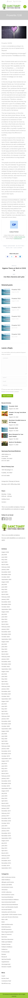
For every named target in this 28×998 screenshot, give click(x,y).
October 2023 (6, 636)
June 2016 (4, 825)
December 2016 (6, 818)
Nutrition (4, 937)
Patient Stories (6, 944)
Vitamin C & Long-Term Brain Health (17, 413)
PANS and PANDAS (7, 942)
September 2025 (6, 579)
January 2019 (5, 778)
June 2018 (4, 796)
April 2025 (4, 592)
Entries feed (5, 978)
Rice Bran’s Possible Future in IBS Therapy (17, 421)
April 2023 (4, 651)
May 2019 (4, 768)
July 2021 (4, 704)
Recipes (4, 954)
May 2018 (4, 798)
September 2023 (6, 639)
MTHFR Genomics (7, 929)
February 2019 (6, 776)
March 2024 (5, 624)
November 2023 (6, 634)
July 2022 (4, 674)
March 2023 (5, 654)
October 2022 (6, 666)
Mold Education (6, 927)
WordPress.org (6, 983)
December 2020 (6, 721)
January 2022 (5, 689)
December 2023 (6, 631)
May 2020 (4, 738)
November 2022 (6, 664)
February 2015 (6, 855)
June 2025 (4, 587)
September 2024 (6, 609)
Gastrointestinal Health (8, 902)
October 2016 (6, 823)
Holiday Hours (6, 499)
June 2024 (4, 617)
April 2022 (4, 681)
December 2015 (6, 833)
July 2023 (4, 644)
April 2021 (4, 711)
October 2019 (6, 756)
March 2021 (5, 714)
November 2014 (6, 863)
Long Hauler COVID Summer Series (12, 914)
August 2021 (5, 701)
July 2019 (4, 763)
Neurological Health (7, 932)
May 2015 (4, 848)
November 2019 (6, 753)
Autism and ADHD (7, 884)
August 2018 (5, 791)
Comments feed (6, 981)
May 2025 (4, 589)
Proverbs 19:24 (16, 298)
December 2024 (6, 602)
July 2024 (4, 614)
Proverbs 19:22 (16, 316)
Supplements (5, 961)
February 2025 (6, 597)
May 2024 (4, 619)
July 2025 (4, 584)
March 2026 (5, 564)
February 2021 (6, 716)
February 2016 (6, 828)
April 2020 (4, 741)
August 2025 (5, 582)
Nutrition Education (7, 939)
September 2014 (6, 868)
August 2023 (5, 641)
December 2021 (6, 691)
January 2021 (5, 718)
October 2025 (6, 577)
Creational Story (18, 238)
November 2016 (6, 820)
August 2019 (5, 761)
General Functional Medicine (10, 904)
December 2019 (6, 751)
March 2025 (5, 594)
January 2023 (5, 659)
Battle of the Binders (15, 442)
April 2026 (4, 562)
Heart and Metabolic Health (10, 907)
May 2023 (4, 649)
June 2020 (4, 736)
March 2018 (5, 803)
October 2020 (6, 726)
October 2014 (6, 865)
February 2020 (6, 746)
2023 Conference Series (8, 877)
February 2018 (6, 806)
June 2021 (4, 706)
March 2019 (5, 773)
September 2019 (6, 758)
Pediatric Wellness (7, 947)
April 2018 (4, 801)
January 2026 (5, 569)
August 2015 (5, 840)
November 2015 (6, 835)
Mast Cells (5, 919)
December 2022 (6, 661)
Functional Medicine (7, 897)
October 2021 (6, 696)
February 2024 (6, 626)
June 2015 (4, 845)
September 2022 (6, 669)
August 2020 (5, 731)
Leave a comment (18, 247)
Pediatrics (4, 949)
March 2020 (5, 743)
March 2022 (5, 684)
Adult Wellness (6, 879)
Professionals (5, 952)
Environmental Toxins (8, 894)
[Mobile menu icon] (24, 6)
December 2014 (6, 860)
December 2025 (6, 572)
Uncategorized (6, 964)
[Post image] (6, 292)
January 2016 (5, 830)
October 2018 (6, 786)
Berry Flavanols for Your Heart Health (16, 435)
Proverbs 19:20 (16, 334)
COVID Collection (7, 892)
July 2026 (4, 554)
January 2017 (5, 815)
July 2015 (4, 843)
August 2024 (5, 612)
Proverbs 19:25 (16, 289)
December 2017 (6, 811)
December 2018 (6, 781)
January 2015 (5, 858)
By (20, 245)
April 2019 (4, 771)
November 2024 (6, 604)
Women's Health (6, 966)
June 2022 (4, 676)
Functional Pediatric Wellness (10, 899)
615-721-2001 (5, 460)
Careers (4, 502)
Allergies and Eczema (8, 882)
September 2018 (6, 788)
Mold (3, 922)
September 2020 (6, 728)
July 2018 (4, 793)
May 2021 (4, 709)
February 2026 (6, 567)
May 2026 (4, 559)
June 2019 (4, 766)
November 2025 (6, 574)
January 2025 (5, 599)
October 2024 (6, 607)
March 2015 (5, 853)
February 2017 (6, 813)
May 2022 (4, 679)
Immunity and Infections (9, 912)
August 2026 (5, 552)
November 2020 (6, 723)
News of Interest (7, 934)
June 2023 (4, 646)
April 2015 (4, 850)
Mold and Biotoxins (7, 924)
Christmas (5, 889)
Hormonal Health (7, 909)
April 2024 (4, 621)
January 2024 (5, 629)
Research (4, 957)
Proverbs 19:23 (16, 307)
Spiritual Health (11, 245)
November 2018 (6, 783)
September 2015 (6, 838)
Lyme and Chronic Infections (10, 917)
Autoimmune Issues (7, 887)
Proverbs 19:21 (16, 325)
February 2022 (6, 686)
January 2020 (5, 748)
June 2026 (4, 557)
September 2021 (6, 699)
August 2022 (5, 671)
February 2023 (6, 656)
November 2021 (6, 694)
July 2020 (4, 733)
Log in (3, 976)
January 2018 (5, 808)
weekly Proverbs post (19, 237)
